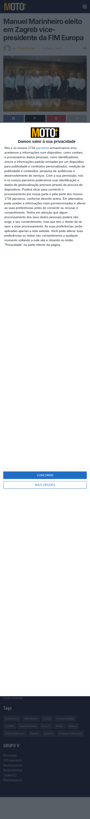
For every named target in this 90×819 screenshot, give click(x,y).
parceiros (42, 147)
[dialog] (45, 409)
